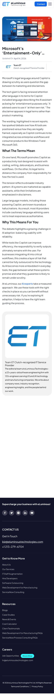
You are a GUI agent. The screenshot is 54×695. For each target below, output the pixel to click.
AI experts (27, 283)
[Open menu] (50, 4)
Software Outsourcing (12, 583)
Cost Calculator (9, 624)
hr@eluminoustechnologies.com (17, 660)
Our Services (8, 569)
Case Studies (8, 615)
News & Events (9, 619)
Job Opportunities (17, 655)
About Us (6, 564)
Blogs (5, 610)
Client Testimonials (11, 628)
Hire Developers (9, 578)
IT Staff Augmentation (12, 574)
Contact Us (41, 4)
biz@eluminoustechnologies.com (22, 541)
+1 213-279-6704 (13, 546)
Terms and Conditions (20, 686)
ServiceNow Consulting (13, 592)
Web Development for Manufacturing (19, 587)
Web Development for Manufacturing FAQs (22, 633)
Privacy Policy (37, 686)
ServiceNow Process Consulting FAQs (20, 637)
